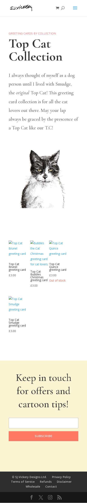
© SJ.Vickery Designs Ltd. (29, 477)
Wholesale (33, 486)
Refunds (46, 482)
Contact (51, 486)
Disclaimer (64, 482)
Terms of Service (23, 482)
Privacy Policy (61, 477)
